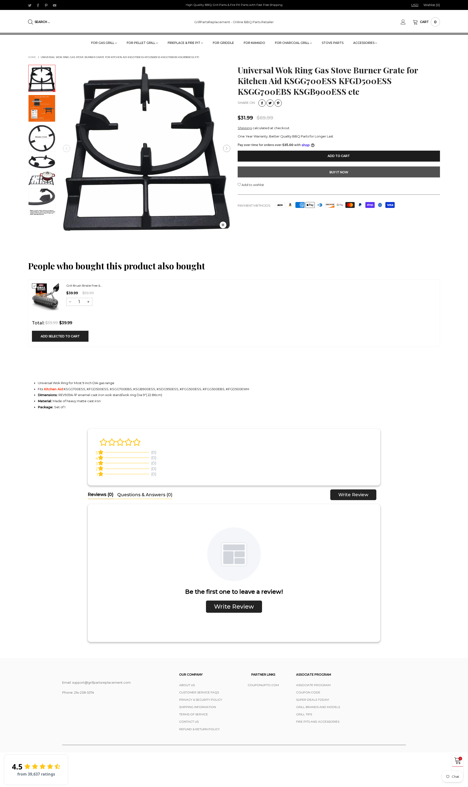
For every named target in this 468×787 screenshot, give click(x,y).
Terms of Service (193, 714)
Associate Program (313, 685)
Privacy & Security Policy (200, 699)
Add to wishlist (252, 185)
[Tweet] (270, 103)
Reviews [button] (100, 494)
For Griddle (223, 43)
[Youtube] (54, 5)
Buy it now (339, 172)
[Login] (407, 22)
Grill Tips (304, 714)
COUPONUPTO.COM (263, 685)
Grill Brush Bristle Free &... (84, 285)
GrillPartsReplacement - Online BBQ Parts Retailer (234, 22)
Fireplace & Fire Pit (184, 43)
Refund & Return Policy (199, 729)
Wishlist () (431, 5)
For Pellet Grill (141, 43)
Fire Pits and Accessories (317, 721)
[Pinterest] (46, 5)
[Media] (223, 225)
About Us (187, 685)
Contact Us (189, 721)
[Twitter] (30, 5)
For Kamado (254, 43)
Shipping (245, 128)
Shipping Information (197, 707)
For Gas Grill (103, 43)
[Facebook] (38, 5)
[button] (66, 148)
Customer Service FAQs (199, 692)
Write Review (353, 494)
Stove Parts (332, 43)
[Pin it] (278, 103)
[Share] (262, 103)
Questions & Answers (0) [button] (144, 494)
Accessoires (364, 43)
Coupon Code (308, 692)
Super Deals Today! (312, 699)
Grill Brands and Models (318, 707)
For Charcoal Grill (292, 43)
